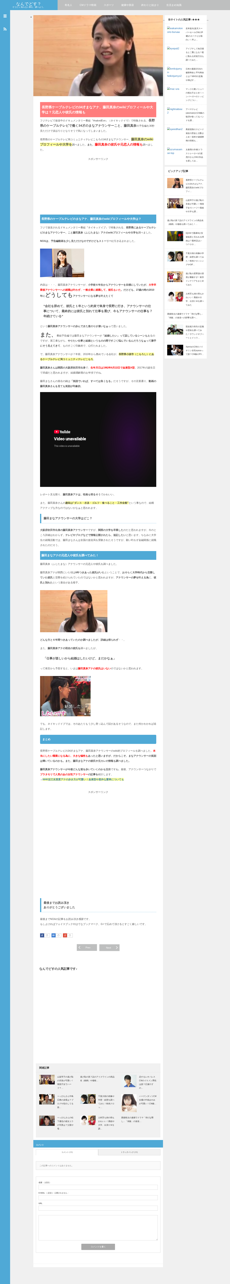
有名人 (68, 5)
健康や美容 (127, 5)
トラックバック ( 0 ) (129, 1152)
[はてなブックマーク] (58, 936)
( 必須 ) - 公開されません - (54, 1193)
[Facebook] (47, 936)
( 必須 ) (44, 1182)
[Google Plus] (70, 936)
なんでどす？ (28, 4)
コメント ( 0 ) (67, 1152)
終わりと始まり (150, 5)
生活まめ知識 (174, 5)
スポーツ (109, 5)
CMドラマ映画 (88, 5)
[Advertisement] (98, 185)
